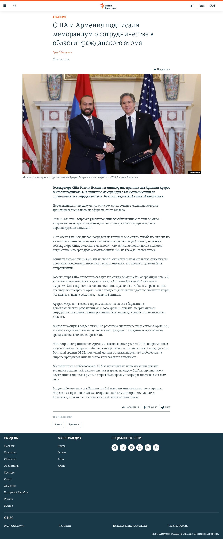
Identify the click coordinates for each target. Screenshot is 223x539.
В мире (8, 505)
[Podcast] (156, 447)
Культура (9, 472)
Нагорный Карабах (16, 492)
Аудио (61, 466)
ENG (202, 6)
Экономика (11, 466)
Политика (10, 452)
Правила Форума (178, 526)
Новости (9, 446)
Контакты (65, 526)
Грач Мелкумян (62, 52)
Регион (8, 499)
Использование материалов (130, 526)
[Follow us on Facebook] (115, 447)
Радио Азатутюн (14, 526)
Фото (61, 459)
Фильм (62, 452)
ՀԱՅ (212, 6)
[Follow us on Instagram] (139, 447)
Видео (62, 446)
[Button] (161, 69)
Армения (59, 17)
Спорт (8, 479)
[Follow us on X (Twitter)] (123, 447)
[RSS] (148, 447)
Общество (10, 459)
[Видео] (192, 5)
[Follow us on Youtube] (131, 447)
